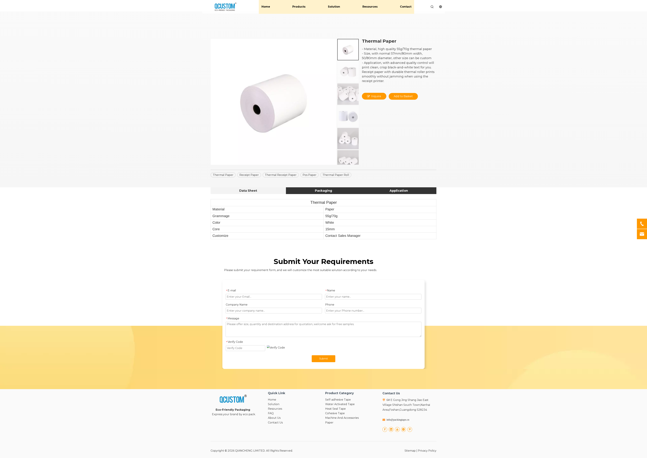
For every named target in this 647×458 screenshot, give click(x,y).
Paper (329, 422)
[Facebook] (384, 429)
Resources (370, 6)
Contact (405, 6)
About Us (274, 417)
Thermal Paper (223, 175)
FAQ (271, 413)
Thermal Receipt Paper (281, 175)
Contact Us (275, 422)
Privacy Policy (427, 450)
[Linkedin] (391, 429)
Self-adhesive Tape (338, 399)
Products (298, 6)
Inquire (376, 96)
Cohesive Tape (335, 413)
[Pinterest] (409, 429)
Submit (323, 358)
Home (265, 6)
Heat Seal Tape (335, 408)
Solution (334, 6)
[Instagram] (403, 429)
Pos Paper (309, 175)
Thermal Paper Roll (335, 175)
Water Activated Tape (340, 404)
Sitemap (410, 450)
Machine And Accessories (342, 417)
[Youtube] (397, 429)
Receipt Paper (249, 175)
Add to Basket (403, 96)
